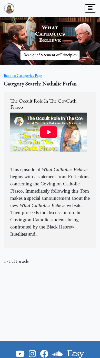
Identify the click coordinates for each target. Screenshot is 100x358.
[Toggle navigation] (90, 8)
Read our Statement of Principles (50, 55)
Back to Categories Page (23, 76)
